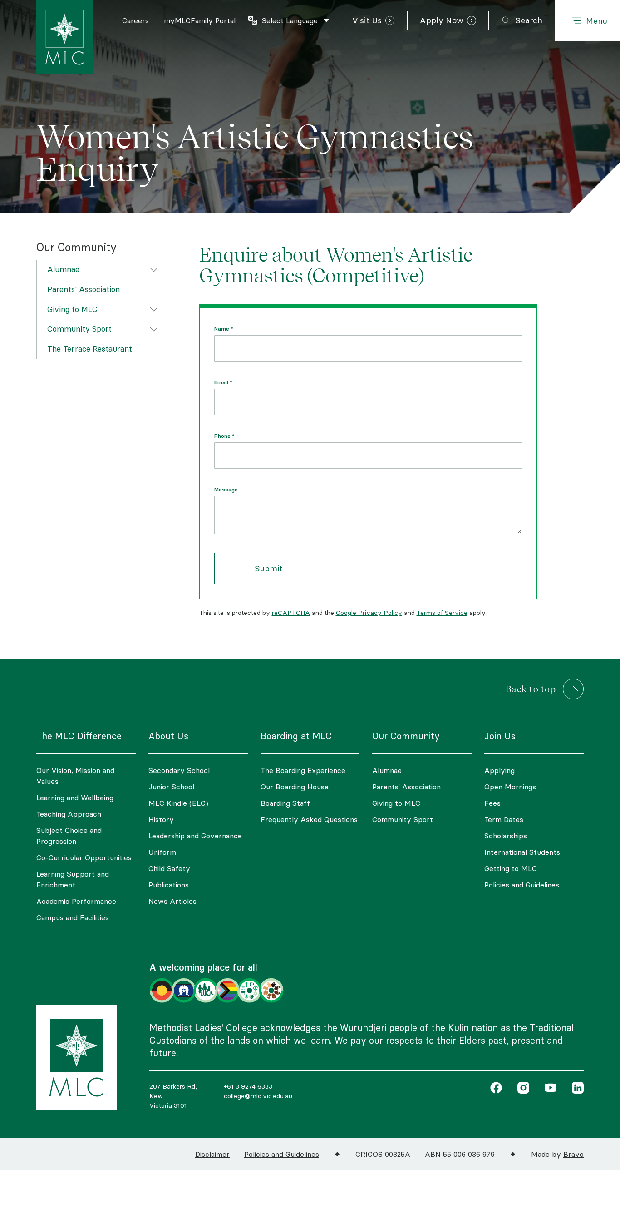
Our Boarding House (295, 786)
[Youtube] (548, 1089)
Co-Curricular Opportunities (84, 857)
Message (226, 489)
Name (223, 329)
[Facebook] (496, 1089)
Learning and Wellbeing (74, 797)
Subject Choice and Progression (69, 836)
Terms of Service (442, 613)
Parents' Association (83, 289)
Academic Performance (76, 901)
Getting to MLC (510, 868)
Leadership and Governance (195, 835)
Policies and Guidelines (521, 884)
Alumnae (63, 269)
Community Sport (79, 329)
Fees (492, 803)
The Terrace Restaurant (89, 349)
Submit (268, 568)
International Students (522, 852)
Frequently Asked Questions (309, 819)
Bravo (573, 1154)
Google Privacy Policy (369, 613)
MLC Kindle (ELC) (178, 803)
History (161, 819)
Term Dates (503, 819)
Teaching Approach (68, 813)
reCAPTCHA (291, 613)
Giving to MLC (72, 309)
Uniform (162, 852)
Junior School (171, 786)
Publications (168, 884)
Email (223, 382)
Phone (224, 436)
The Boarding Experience (303, 770)
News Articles (172, 901)
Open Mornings (510, 786)
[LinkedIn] (575, 1089)
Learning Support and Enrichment (72, 879)
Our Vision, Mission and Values (75, 776)
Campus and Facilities (72, 917)
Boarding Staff (285, 803)
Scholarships (505, 835)
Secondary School (179, 770)
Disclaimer (212, 1154)
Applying (499, 770)
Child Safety (169, 868)
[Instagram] (521, 1089)
